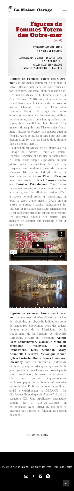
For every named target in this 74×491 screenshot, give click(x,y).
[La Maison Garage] (30, 9)
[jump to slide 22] (44, 312)
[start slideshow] (38, 304)
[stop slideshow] (38, 316)
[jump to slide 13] (61, 308)
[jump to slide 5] (28, 308)
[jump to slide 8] (40, 308)
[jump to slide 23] (48, 312)
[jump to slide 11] (53, 308)
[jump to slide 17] (24, 312)
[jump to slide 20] (36, 312)
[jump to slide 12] (57, 308)
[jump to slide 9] (44, 308)
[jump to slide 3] (20, 308)
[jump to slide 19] (32, 312)
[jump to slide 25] (57, 312)
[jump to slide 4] (24, 308)
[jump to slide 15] (16, 312)
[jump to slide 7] (36, 308)
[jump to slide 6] (32, 308)
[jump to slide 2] (16, 308)
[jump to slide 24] (53, 312)
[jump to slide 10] (48, 308)
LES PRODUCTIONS (37, 435)
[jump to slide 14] (11, 312)
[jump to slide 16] (20, 312)
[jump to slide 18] (28, 312)
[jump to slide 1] (11, 308)
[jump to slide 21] (40, 312)
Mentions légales (63, 466)
